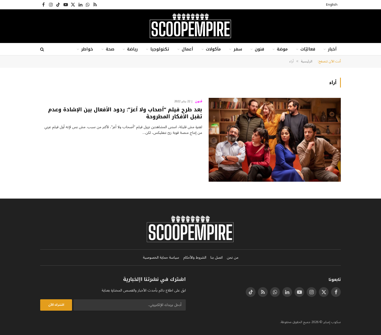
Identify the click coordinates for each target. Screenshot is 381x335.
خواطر (87, 49)
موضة (282, 49)
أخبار (332, 49)
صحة (110, 49)
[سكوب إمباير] (190, 26)
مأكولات (213, 49)
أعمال (187, 49)
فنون (259, 49)
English (331, 4)
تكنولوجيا (159, 49)
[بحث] (42, 49)
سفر (238, 49)
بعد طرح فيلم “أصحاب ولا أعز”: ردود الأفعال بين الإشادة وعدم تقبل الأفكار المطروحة (125, 113)
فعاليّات (307, 49)
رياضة (132, 49)
